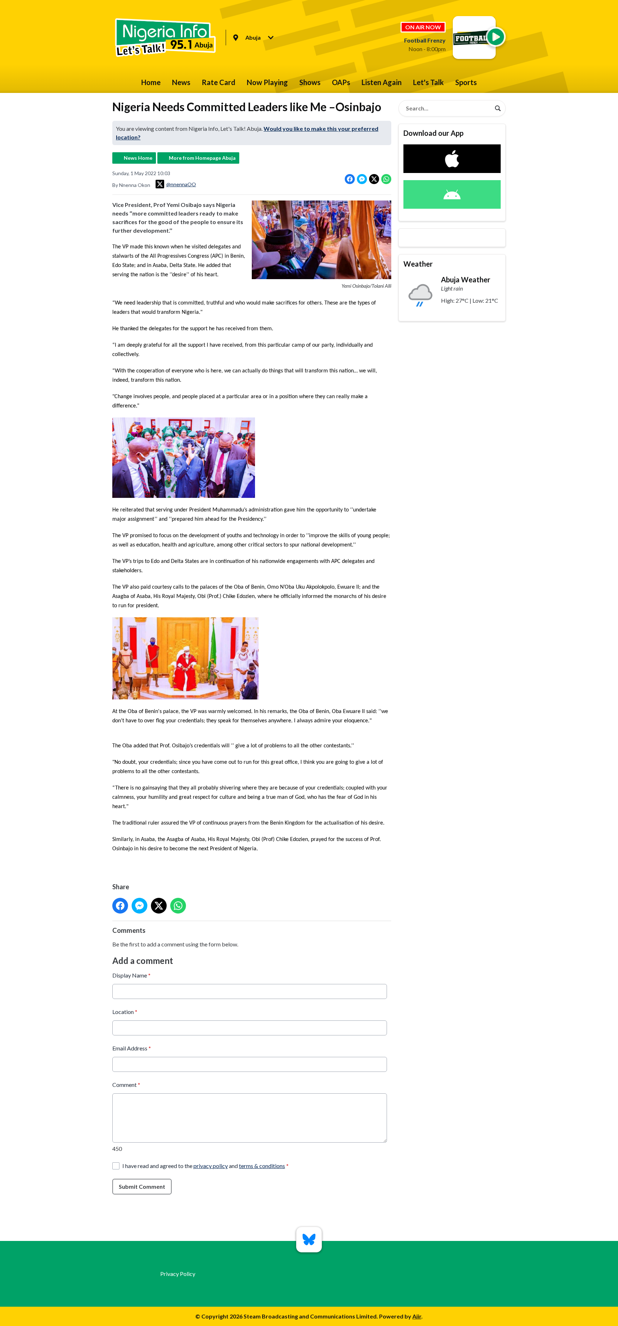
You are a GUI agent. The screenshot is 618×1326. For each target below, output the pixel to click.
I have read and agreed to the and (205, 1165)
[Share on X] (374, 179)
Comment (126, 1084)
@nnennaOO (181, 184)
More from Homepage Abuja (202, 158)
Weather (418, 263)
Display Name (131, 975)
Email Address (131, 1048)
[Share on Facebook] (350, 179)
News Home (138, 158)
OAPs (341, 82)
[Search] (498, 108)
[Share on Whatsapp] (386, 179)
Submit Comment (142, 1186)
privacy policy (210, 1165)
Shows (309, 82)
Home (151, 82)
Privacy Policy (177, 1273)
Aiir (416, 1316)
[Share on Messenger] (362, 179)
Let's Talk (428, 82)
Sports (466, 82)
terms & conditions (262, 1165)
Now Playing (267, 82)
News (181, 82)
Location (124, 1011)
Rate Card (218, 82)
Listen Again (382, 82)
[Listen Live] (496, 37)
